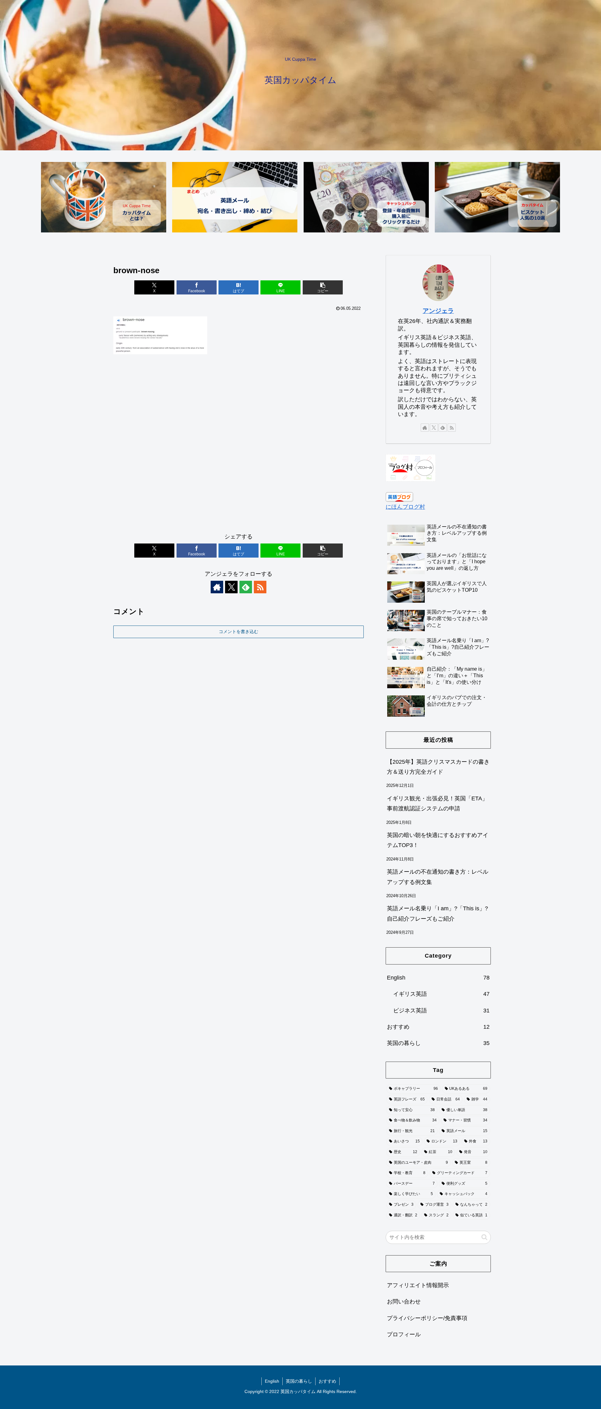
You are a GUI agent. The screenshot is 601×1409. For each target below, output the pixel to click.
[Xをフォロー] (231, 587)
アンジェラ (438, 310)
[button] (323, 287)
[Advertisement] (238, 446)
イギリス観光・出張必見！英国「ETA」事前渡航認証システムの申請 (437, 803)
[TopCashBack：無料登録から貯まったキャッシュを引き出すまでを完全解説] (366, 197)
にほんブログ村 (405, 507)
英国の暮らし (299, 1381)
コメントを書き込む (238, 631)
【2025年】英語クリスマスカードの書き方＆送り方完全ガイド (438, 767)
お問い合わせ (404, 1301)
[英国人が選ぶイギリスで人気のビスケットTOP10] (497, 197)
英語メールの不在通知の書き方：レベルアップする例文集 (437, 877)
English (272, 1381)
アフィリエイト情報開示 (418, 1285)
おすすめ (327, 1381)
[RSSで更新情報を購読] (260, 587)
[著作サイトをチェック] (217, 587)
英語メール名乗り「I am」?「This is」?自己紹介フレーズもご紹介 (437, 913)
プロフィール (404, 1334)
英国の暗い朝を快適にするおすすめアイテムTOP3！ (437, 840)
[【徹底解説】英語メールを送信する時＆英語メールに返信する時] (234, 197)
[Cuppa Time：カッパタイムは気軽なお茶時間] (103, 197)
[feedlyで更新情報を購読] (245, 587)
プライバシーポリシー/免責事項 (427, 1318)
